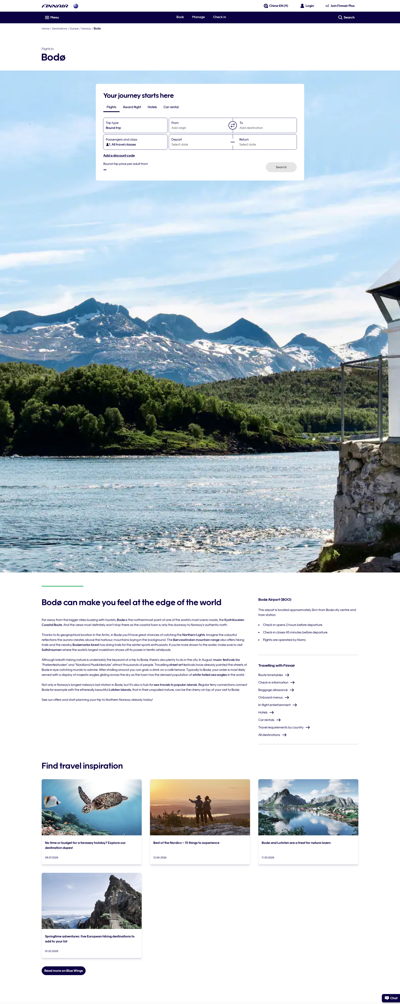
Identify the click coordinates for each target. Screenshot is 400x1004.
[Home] (55, 6)
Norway (86, 28)
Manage (198, 17)
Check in (219, 17)
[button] (233, 125)
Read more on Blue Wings (63, 971)
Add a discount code (119, 155)
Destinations (59, 28)
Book (180, 17)
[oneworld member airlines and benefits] (75, 6)
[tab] (111, 107)
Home (45, 28)
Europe (74, 28)
